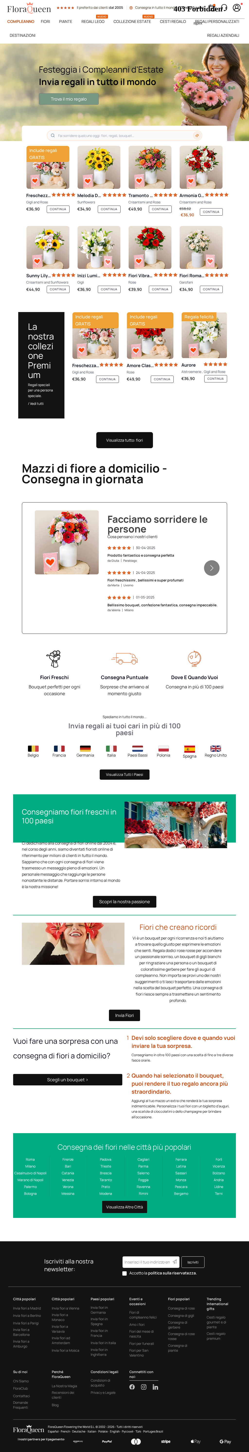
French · (66, 1431)
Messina (68, 1193)
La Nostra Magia (64, 1386)
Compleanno (20, 21)
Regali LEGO (93, 21)
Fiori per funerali (141, 1343)
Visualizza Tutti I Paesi (124, 774)
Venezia (68, 1179)
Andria (219, 1179)
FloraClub (20, 1388)
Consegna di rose (181, 1308)
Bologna (30, 1193)
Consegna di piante (177, 1348)
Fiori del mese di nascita (141, 1333)
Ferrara (181, 1159)
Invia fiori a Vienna (65, 1308)
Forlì (219, 1159)
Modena (105, 1193)
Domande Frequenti (20, 1405)
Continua (58, 209)
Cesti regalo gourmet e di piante (216, 1322)
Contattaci (21, 1396)
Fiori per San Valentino (138, 1352)
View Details (81, 565)
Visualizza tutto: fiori (124, 440)
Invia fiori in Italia (103, 1342)
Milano (30, 1166)
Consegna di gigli (181, 1315)
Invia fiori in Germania (99, 1310)
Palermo (30, 1186)
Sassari (181, 1173)
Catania (68, 1173)
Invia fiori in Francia (99, 1333)
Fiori (45, 21)
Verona (68, 1186)
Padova (105, 1159)
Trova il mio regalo (69, 99)
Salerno (143, 1173)
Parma (143, 1166)
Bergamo (181, 1193)
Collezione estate (132, 21)
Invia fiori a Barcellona (21, 1332)
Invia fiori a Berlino (27, 1315)
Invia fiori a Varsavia (60, 1329)
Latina (181, 1166)
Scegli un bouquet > (67, 1079)
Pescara (181, 1186)
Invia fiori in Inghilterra (99, 1352)
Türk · (138, 1431)
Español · (54, 1431)
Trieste (105, 1166)
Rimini (143, 1193)
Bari (68, 1166)
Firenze (67, 1159)
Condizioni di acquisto (100, 1382)
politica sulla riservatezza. (172, 1273)
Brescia (106, 1173)
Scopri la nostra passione (124, 901)
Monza (181, 1179)
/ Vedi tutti (36, 403)
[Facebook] (135, 1387)
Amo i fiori (136, 1324)
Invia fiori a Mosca (65, 1350)
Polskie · (103, 1431)
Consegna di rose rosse (181, 1336)
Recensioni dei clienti (63, 1395)
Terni (218, 1193)
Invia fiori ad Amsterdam (61, 1340)
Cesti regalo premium (216, 1336)
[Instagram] (147, 1387)
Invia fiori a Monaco (60, 1317)
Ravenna (143, 1186)
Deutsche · (79, 1431)
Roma (30, 1159)
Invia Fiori (124, 1015)
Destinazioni (23, 35)
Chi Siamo (21, 1381)
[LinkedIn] (155, 1387)
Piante (65, 21)
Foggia (143, 1179)
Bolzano (219, 1173)
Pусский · (128, 1431)
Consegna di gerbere (177, 1324)
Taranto (106, 1179)
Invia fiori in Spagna (99, 1321)
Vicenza (219, 1166)
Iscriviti (192, 1262)
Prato (105, 1186)
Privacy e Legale (103, 1392)
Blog (55, 1405)
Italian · (92, 1431)
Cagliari (143, 1159)
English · (115, 1431)
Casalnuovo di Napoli (30, 1173)
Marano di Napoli (30, 1179)
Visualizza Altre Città (124, 1207)
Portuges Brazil (153, 1431)
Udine (218, 1186)
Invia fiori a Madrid (27, 1308)
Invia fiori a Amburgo (21, 1343)
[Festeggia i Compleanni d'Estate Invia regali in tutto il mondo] (124, 92)
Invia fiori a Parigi (26, 1323)
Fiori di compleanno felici (143, 1314)
